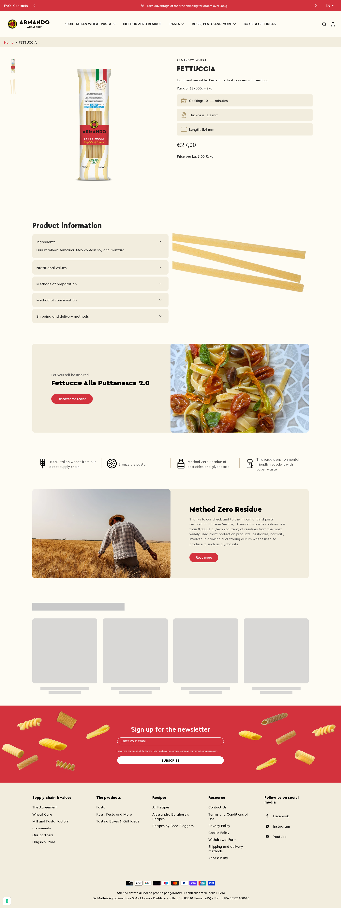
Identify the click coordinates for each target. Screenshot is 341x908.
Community (41, 828)
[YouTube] (268, 836)
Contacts (20, 5)
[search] (324, 24)
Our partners (42, 835)
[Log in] (332, 24)
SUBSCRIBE (171, 760)
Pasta (101, 807)
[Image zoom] (93, 128)
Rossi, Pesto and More (114, 814)
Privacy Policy (152, 751)
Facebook (281, 816)
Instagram (281, 826)
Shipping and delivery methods (225, 848)
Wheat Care (42, 814)
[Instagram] (268, 826)
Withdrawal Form (222, 839)
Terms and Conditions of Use (228, 816)
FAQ (7, 5)
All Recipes (161, 807)
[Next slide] (315, 5)
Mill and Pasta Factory (50, 821)
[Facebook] (268, 816)
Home (9, 42)
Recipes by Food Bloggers (173, 825)
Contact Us (217, 807)
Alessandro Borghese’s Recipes (170, 816)
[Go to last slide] (34, 5)
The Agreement (45, 807)
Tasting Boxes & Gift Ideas (117, 821)
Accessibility (218, 857)
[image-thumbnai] (13, 66)
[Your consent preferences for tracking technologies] (7, 901)
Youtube (280, 836)
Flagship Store (43, 841)
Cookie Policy (218, 832)
